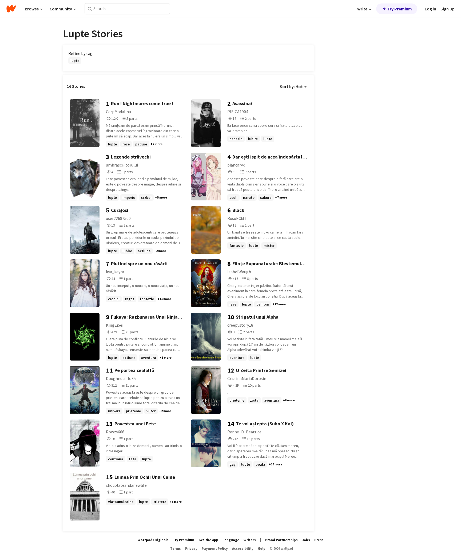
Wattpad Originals (153, 540)
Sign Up (447, 8)
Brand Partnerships (281, 540)
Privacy (191, 548)
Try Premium (399, 8)
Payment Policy (215, 548)
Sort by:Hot (291, 86)
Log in (430, 8)
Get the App (208, 540)
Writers (250, 540)
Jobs (306, 540)
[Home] (11, 9)
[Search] (90, 9)
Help (261, 548)
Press (319, 540)
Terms (175, 548)
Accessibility (242, 548)
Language (230, 540)
